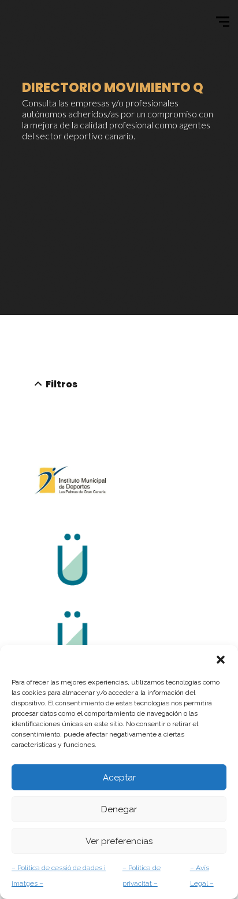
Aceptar (119, 777)
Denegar (119, 809)
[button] (220, 659)
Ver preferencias (119, 841)
